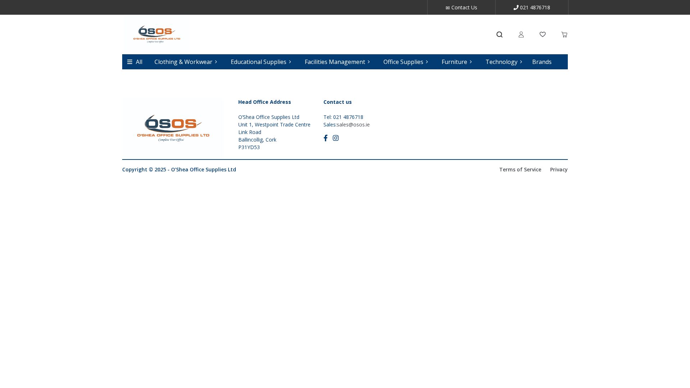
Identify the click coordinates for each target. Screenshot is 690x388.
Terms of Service (520, 169)
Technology (502, 62)
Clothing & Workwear (183, 62)
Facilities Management (335, 62)
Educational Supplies (258, 62)
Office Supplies (403, 62)
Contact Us (463, 7)
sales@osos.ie (353, 124)
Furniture (454, 62)
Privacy (559, 169)
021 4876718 (534, 7)
